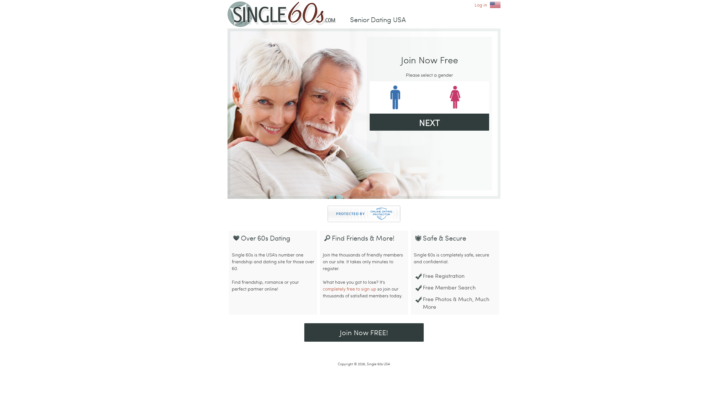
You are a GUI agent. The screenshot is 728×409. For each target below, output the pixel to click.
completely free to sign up (349, 289)
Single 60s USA (495, 5)
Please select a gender (429, 75)
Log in (481, 5)
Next (429, 122)
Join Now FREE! (364, 332)
